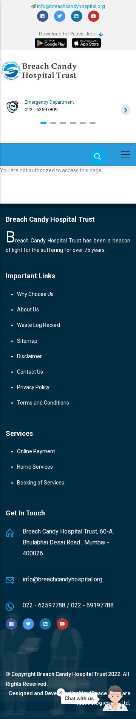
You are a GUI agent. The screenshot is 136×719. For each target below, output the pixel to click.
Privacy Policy (33, 387)
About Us (28, 310)
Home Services (35, 467)
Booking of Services (40, 483)
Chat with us (79, 698)
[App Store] (86, 43)
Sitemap (27, 341)
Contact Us (30, 372)
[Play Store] (51, 43)
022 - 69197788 (92, 605)
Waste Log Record (38, 325)
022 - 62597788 (44, 605)
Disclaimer (29, 356)
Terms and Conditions (43, 403)
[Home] (39, 70)
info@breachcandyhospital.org (71, 6)
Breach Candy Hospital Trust (72, 674)
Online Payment (36, 451)
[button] (43, 123)
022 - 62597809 (41, 109)
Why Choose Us (35, 294)
